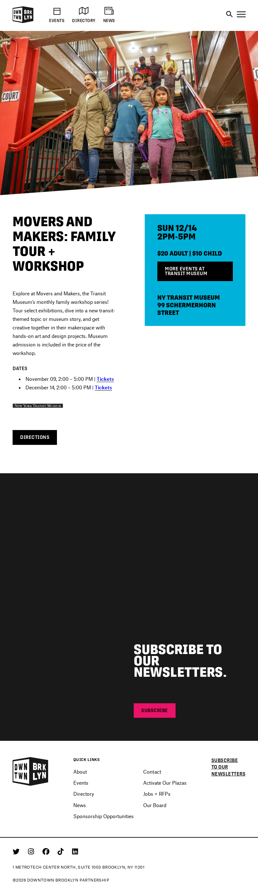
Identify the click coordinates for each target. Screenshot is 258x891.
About (80, 771)
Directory (83, 793)
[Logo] (23, 22)
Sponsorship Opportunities (103, 816)
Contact (152, 771)
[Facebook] (47, 851)
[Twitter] (17, 851)
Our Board (154, 805)
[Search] (229, 14)
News (79, 805)
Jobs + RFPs (157, 793)
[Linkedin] (75, 851)
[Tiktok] (62, 851)
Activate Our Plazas (165, 782)
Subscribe (154, 710)
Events (80, 782)
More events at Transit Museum (186, 271)
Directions (34, 437)
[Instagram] (32, 851)
